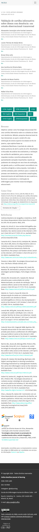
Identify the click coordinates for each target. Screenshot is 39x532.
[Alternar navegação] (35, 3)
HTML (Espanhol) (21, 109)
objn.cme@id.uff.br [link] (13, 502)
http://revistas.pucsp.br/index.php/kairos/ (16, 235)
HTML (33, 109)
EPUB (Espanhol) (21, 119)
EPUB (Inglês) (7, 119)
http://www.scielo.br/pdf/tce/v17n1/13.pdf (19, 289)
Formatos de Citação (10, 208)
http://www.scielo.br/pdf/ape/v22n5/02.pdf (20, 339)
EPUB (33, 119)
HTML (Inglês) (7, 109)
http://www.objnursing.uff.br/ (22, 403)
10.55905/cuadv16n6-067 (10, 440)
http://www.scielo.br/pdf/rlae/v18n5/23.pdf (16, 373)
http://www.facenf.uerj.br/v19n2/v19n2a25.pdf (16, 355)
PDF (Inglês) (7, 114)
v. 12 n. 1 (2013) (5, 12)
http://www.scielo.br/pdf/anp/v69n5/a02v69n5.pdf (18, 307)
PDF (30, 114)
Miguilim (21, 452)
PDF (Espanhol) (20, 114)
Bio (2, 39)
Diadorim (14, 452)
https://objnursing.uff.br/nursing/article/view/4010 (19, 204)
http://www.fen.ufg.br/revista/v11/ (13, 390)
